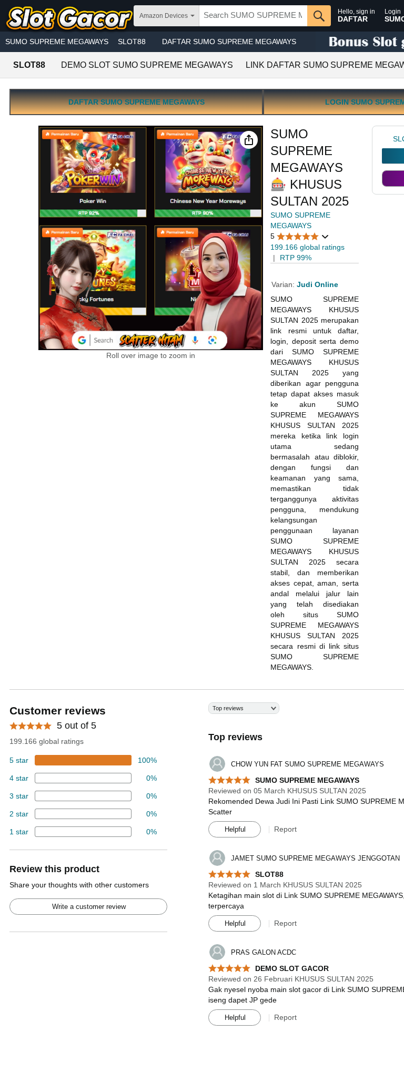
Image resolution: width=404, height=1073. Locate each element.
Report (285, 829)
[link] (387, 139)
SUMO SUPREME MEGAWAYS (56, 41)
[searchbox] (253, 16)
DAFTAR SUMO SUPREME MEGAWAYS (229, 41)
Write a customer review (89, 907)
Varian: (284, 284)
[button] (249, 140)
